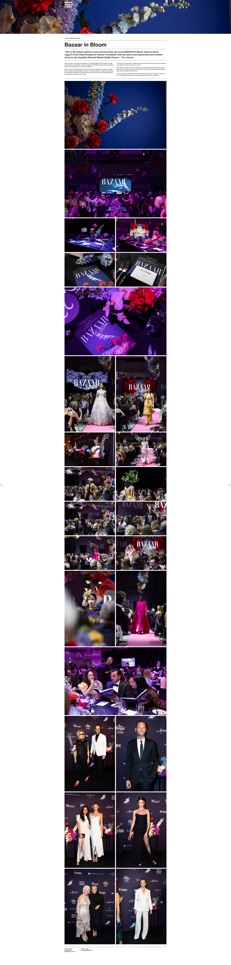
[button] (164, 5)
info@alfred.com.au (70, 951)
